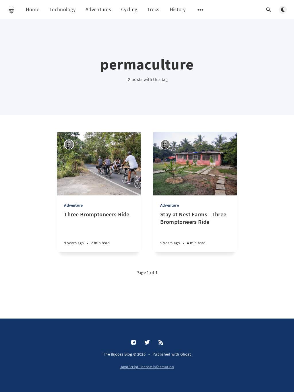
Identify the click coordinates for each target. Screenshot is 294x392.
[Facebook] (133, 342)
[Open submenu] (200, 9)
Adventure (73, 205)
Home (32, 9)
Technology (62, 9)
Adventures (98, 9)
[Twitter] (147, 342)
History (178, 9)
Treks (153, 9)
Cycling (129, 9)
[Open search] (268, 9)
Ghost (185, 354)
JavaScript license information (147, 366)
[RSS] (160, 342)
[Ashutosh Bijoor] (69, 144)
